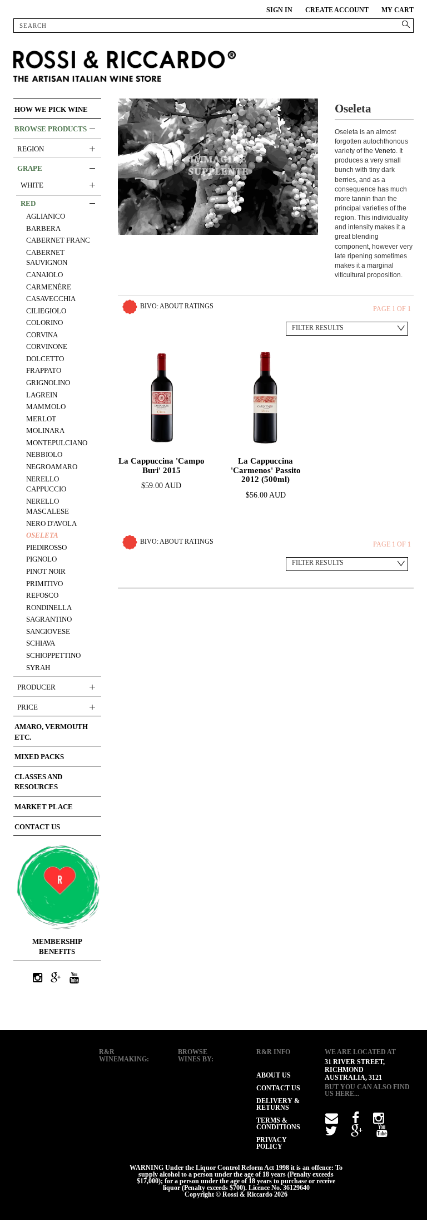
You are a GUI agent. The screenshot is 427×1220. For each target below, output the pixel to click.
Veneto (385, 151)
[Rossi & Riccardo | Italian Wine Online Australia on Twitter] (331, 1133)
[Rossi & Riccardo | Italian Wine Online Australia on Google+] (55, 978)
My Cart (397, 10)
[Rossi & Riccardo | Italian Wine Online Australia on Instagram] (37, 978)
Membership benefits (57, 946)
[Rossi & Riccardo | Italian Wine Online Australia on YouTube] (74, 978)
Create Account (337, 10)
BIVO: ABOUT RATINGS (177, 306)
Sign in (279, 10)
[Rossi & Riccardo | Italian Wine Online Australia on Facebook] (355, 1120)
